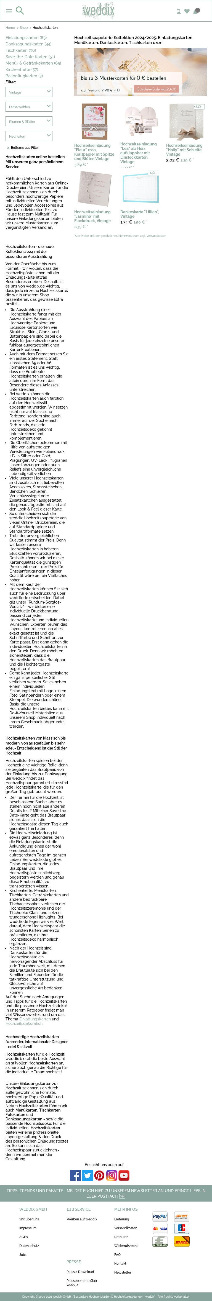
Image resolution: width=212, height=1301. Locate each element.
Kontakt (120, 1264)
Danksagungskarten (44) (28, 44)
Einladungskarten (35, 1019)
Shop (24, 28)
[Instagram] (112, 1176)
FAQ (117, 1255)
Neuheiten (17, 136)
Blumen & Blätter (22, 122)
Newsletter (122, 1272)
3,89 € (81, 164)
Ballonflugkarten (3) (24, 75)
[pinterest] (99, 1176)
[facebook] (75, 1176)
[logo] (106, 10)
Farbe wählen (19, 107)
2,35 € (81, 226)
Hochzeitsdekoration (24, 1023)
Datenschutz (29, 1246)
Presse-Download (80, 1272)
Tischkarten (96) (21, 50)
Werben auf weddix (82, 1219)
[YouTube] (124, 1176)
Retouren (121, 1237)
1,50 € (133, 222)
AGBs (23, 1237)
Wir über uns (29, 1219)
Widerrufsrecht (126, 1246)
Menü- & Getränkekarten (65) (33, 63)
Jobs (22, 1255)
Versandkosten (125, 1228)
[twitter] (87, 1176)
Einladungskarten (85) (26, 37)
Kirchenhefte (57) (22, 69)
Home (10, 28)
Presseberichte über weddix (82, 1283)
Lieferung (121, 1219)
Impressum (27, 1228)
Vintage (15, 92)
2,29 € (180, 160)
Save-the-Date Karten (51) (30, 56)
